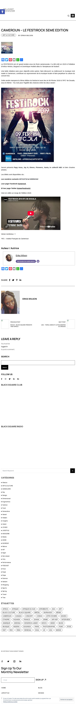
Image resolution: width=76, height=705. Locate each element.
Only (3, 559)
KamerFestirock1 (23, 188)
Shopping (5, 585)
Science (5, 578)
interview (66, 619)
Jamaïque (6, 623)
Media (4, 537)
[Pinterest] (17, 280)
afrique (15, 609)
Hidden (4, 518)
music (61, 623)
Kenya (44, 623)
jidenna (17, 623)
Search (5, 357)
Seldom (4, 582)
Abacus (4, 482)
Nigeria (16, 626)
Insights (5, 521)
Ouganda (27, 626)
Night (4, 553)
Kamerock (22, 184)
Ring (18, 630)
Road (4, 572)
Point (61, 626)
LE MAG (4, 527)
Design (4, 495)
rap (4, 630)
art (60, 609)
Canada (18, 616)
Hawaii (4, 514)
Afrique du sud (28, 609)
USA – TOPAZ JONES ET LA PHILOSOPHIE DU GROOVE (53, 325)
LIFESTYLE (5, 530)
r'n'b (69, 626)
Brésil (37, 612)
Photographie (49, 626)
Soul (37, 630)
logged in (4, 346)
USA (50, 630)
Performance (6, 562)
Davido (63, 616)
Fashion (5, 505)
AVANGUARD (6, 489)
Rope (4, 575)
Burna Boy (48, 612)
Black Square (25, 612)
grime (45, 619)
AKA (53, 609)
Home (3, 688)
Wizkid (58, 630)
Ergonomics (6, 502)
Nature (4, 546)
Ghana (36, 619)
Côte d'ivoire (51, 616)
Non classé (5, 556)
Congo (39, 616)
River (4, 569)
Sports (4, 588)
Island (4, 524)
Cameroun (7, 616)
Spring (4, 591)
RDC (11, 630)
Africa (5, 609)
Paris (37, 626)
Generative (6, 511)
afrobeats (43, 609)
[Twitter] (13, 280)
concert (29, 616)
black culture (9, 612)
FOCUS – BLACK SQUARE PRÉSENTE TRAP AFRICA (21, 325)
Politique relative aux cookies (10, 702)
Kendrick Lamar (31, 623)
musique (6, 626)
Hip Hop (55, 619)
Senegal (27, 630)
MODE (4, 540)
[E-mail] (38, 261)
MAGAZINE (5, 534)
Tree (3, 597)
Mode (52, 623)
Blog (40, 688)
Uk (44, 630)
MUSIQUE (5, 543)
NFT (3, 550)
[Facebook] (9, 280)
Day (3, 492)
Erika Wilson (21, 255)
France (27, 619)
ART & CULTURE (9, 35)
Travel (4, 594)
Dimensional (6, 498)
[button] (2, 11)
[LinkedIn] (20, 280)
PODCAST (5, 566)
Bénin (58, 612)
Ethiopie (6, 619)
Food (4, 508)
